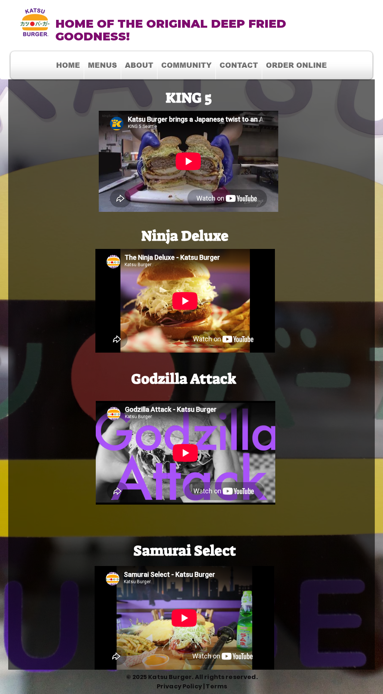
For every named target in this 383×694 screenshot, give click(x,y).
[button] (186, 65)
